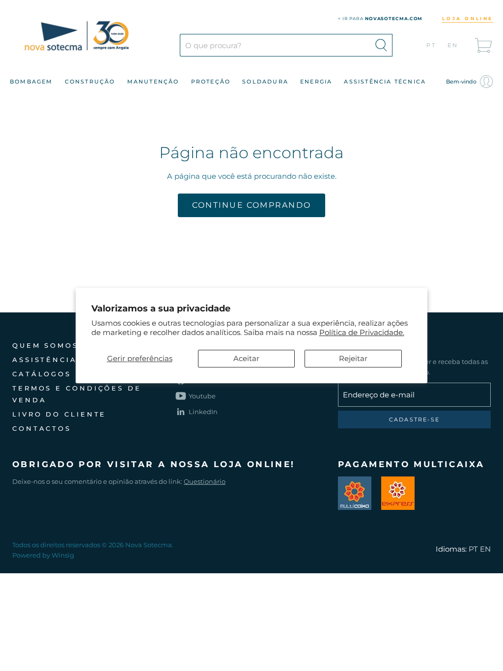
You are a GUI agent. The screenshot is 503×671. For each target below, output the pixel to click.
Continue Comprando (251, 205)
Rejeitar (353, 358)
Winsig (63, 555)
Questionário (204, 481)
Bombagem (31, 81)
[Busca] (381, 45)
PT (431, 45)
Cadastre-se (414, 419)
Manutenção (153, 81)
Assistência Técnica (385, 81)
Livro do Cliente (59, 414)
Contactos (41, 428)
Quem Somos (45, 345)
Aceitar (246, 358)
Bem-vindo (462, 81)
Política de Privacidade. (361, 332)
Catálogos (41, 374)
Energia (316, 81)
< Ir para (380, 18)
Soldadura (265, 81)
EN (453, 45)
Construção (90, 81)
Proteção (211, 81)
